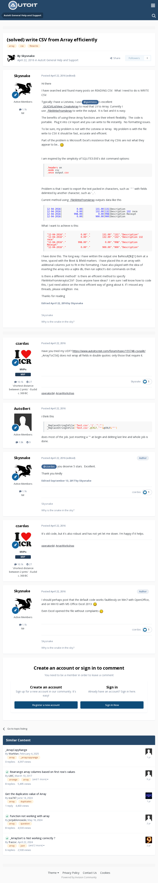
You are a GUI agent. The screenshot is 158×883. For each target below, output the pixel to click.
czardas (22, 343)
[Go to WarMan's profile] (148, 751)
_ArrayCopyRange (16, 750)
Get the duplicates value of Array (25, 794)
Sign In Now (112, 705)
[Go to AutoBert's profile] (23, 422)
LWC (11, 775)
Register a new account (46, 705)
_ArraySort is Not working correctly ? (32, 838)
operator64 (48, 393)
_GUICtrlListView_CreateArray (60, 106)
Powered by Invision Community (79, 877)
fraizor (13, 842)
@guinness (90, 102)
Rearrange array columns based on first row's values (42, 772)
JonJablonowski (17, 820)
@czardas (49, 466)
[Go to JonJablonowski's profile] (148, 818)
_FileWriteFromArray (59, 110)
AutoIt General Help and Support (58, 60)
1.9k (20, 442)
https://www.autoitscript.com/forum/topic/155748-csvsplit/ (108, 351)
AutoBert (22, 408)
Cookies (105, 873)
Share (116, 58)
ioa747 (12, 798)
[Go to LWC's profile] (148, 773)
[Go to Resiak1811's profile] (148, 795)
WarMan (14, 753)
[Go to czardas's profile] (23, 357)
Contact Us (90, 873)
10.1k (20, 382)
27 (30, 382)
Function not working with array (30, 816)
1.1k (24, 109)
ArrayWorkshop (65, 393)
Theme (52, 873)
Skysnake (28, 56)
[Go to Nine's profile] (148, 840)
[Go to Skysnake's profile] (11, 58)
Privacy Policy (70, 873)
